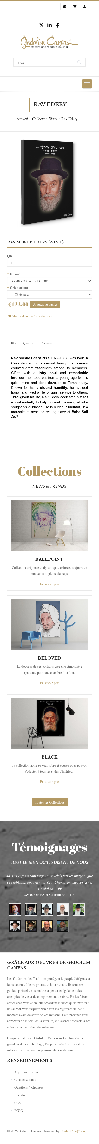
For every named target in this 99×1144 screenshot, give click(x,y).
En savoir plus (49, 584)
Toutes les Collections (49, 802)
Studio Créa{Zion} (74, 1131)
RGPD (18, 1110)
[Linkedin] (49, 25)
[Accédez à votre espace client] (84, 6)
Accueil (22, 118)
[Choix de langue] (64, 6)
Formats (46, 343)
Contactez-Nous (25, 1079)
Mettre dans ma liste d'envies (32, 316)
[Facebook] (57, 25)
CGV (17, 1102)
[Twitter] (41, 25)
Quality (28, 343)
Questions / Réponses (28, 1087)
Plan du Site (22, 1095)
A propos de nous (26, 1072)
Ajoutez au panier (45, 304)
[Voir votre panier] (74, 6)
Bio (13, 343)
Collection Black (44, 118)
